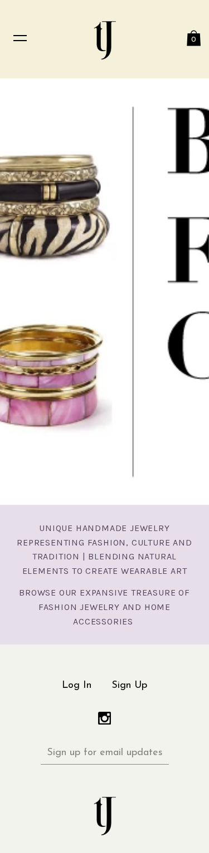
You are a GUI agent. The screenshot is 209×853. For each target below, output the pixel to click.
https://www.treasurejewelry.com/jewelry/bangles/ (104, 291)
